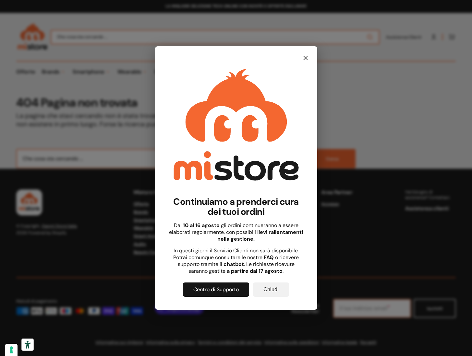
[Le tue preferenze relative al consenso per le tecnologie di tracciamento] (11, 350)
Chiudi (271, 289)
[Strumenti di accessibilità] (27, 345)
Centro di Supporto (216, 289)
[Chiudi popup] (305, 58)
